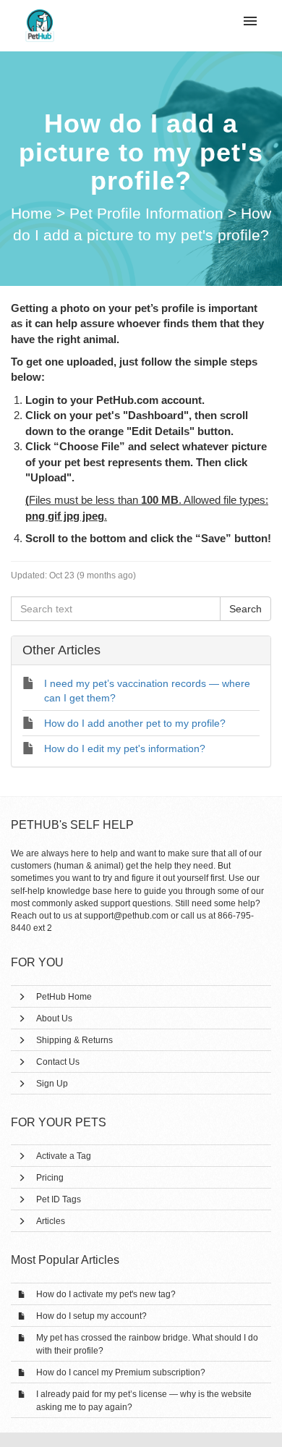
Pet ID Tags (58, 1199)
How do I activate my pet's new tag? (106, 1294)
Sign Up (52, 1084)
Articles (50, 1221)
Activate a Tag (63, 1156)
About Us (54, 1018)
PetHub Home (64, 997)
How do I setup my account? (91, 1316)
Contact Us (58, 1062)
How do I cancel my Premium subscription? (120, 1372)
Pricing (50, 1178)
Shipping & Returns (74, 1040)
